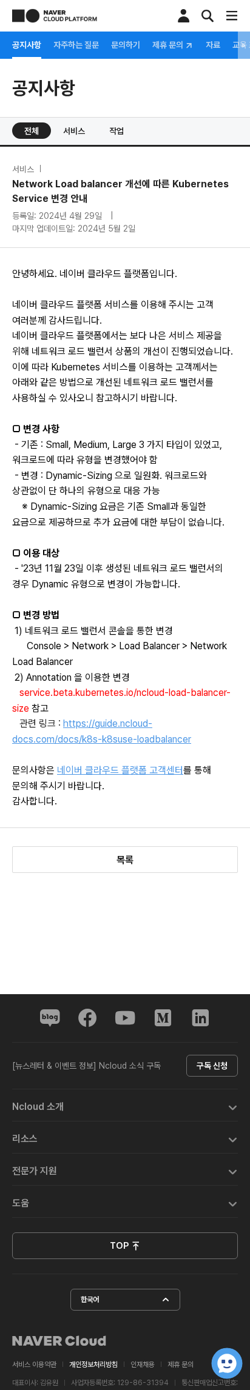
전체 (31, 131)
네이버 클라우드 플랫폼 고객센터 (120, 770)
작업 (116, 131)
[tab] (125, 1105)
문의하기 (125, 45)
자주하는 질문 (76, 45)
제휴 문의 (168, 45)
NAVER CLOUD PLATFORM (54, 15)
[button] (125, 1105)
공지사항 (26, 45)
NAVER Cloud (59, 1341)
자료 (213, 45)
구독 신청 (212, 1066)
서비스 (74, 131)
